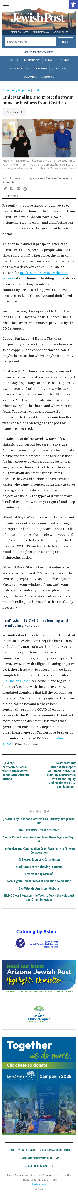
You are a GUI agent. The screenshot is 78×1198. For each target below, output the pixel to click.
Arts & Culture (20, 68)
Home (11, 1150)
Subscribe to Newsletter (39, 1166)
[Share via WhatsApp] (25, 189)
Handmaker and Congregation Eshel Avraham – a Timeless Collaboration (39, 850)
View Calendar (27, 1150)
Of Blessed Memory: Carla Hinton (39, 860)
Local (36, 90)
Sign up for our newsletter (38, 51)
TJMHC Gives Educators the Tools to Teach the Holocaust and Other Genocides (39, 897)
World (64, 59)
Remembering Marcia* (39, 874)
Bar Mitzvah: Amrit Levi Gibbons (39, 888)
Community (32, 59)
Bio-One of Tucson (16, 681)
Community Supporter (16, 90)
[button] (73, 4)
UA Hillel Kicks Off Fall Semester (39, 830)
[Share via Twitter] (5, 188)
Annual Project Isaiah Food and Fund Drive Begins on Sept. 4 (39, 839)
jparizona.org (39, 1184)
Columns (30, 76)
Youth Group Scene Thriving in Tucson (39, 867)
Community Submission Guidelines (39, 1158)
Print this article (15, 112)
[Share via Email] (19, 188)
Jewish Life (60, 68)
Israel (49, 59)
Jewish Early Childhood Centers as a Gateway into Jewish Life (39, 821)
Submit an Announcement (55, 1150)
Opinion (41, 68)
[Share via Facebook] (12, 188)
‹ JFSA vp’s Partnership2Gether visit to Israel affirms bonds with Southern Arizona (15, 771)
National (47, 76)
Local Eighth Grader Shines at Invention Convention (39, 881)
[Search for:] (30, 41)
